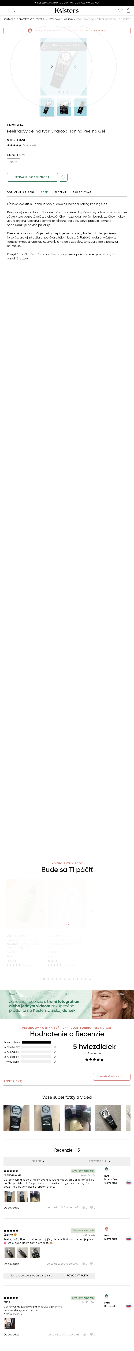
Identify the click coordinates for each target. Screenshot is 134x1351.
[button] (47, 107)
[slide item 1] (44, 979)
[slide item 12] (90, 979)
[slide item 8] (73, 979)
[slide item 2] (48, 979)
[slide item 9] (77, 979)
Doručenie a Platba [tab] (21, 192)
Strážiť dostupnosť (32, 177)
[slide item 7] (69, 979)
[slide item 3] (52, 979)
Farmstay (15, 125)
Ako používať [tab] (82, 192)
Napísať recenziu (111, 1076)
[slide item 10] (81, 979)
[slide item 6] (65, 979)
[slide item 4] (56, 979)
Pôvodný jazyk (77, 1275)
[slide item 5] (60, 979)
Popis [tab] (45, 192)
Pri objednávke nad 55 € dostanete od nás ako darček (67, 3)
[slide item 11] (86, 979)
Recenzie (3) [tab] (12, 1081)
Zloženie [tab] (61, 192)
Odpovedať (11, 1207)
